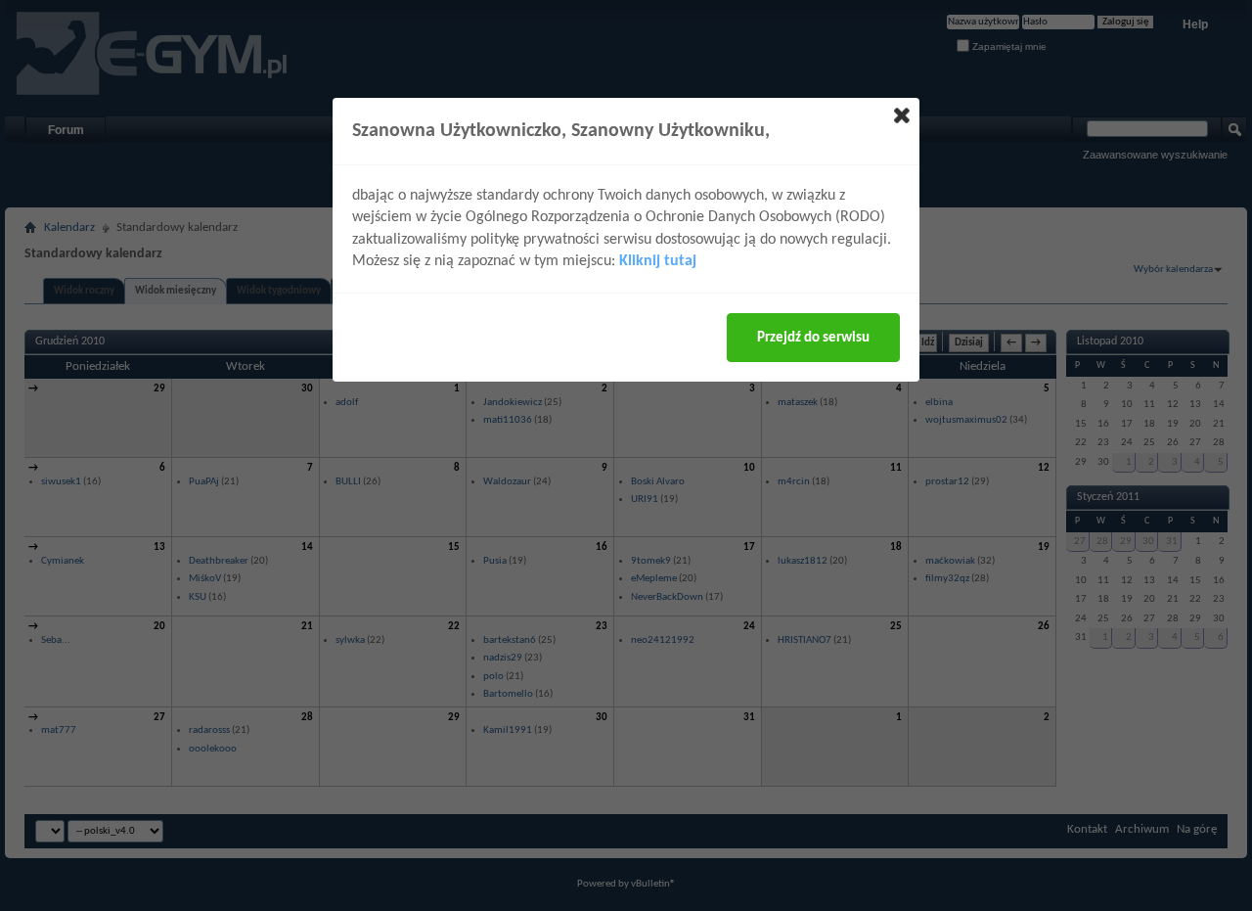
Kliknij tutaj (657, 261)
